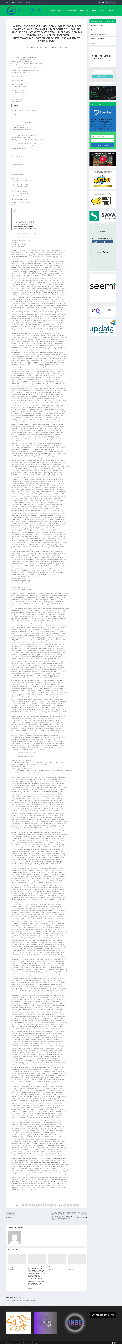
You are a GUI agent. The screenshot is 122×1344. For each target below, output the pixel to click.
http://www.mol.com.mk (29, 38)
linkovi (50, 1267)
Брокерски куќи (96, 30)
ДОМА (53, 10)
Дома (16, 105)
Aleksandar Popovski (35, 1267)
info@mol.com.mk (36, 35)
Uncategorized (53, 47)
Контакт (111, 10)
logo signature (13, 1267)
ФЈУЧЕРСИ (20, 2)
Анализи (84, 10)
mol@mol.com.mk (70, 32)
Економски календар (98, 25)
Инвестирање (97, 10)
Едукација (72, 10)
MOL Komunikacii (16, 1343)
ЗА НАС (60, 10)
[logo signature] (17, 1259)
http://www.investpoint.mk (27, 229)
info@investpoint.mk (26, 227)
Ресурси (93, 43)
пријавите (16, 1300)
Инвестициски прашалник (100, 34)
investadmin (34, 47)
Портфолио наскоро (97, 38)
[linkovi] (57, 1259)
